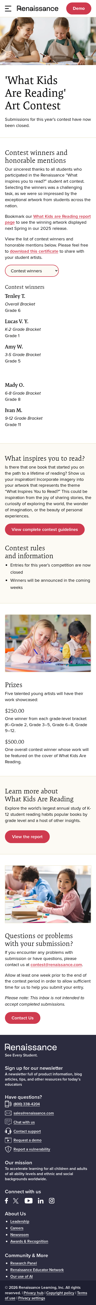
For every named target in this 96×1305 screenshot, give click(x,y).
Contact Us (23, 1018)
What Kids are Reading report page (48, 219)
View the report (27, 836)
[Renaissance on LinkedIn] (43, 1200)
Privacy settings (31, 1298)
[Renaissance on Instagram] (54, 1200)
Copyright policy (60, 1292)
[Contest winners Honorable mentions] (48, 271)
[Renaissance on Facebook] (9, 1200)
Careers (16, 1228)
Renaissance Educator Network (37, 1269)
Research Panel (23, 1263)
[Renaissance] (38, 8)
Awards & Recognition (29, 1241)
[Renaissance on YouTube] (31, 1200)
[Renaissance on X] (19, 1200)
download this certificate (34, 251)
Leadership (19, 1221)
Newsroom (19, 1234)
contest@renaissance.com (56, 964)
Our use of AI (21, 1276)
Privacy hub (34, 1292)
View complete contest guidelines (45, 529)
